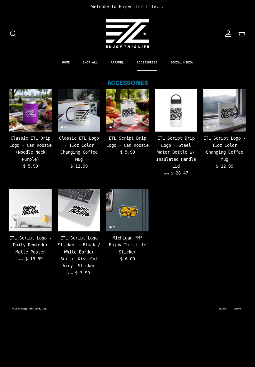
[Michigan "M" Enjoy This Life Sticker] (127, 210)
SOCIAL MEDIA (181, 62)
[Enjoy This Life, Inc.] (127, 33)
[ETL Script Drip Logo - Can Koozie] (127, 110)
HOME (66, 62)
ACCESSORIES (147, 62)
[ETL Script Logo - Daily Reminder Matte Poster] (30, 210)
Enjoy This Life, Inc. (34, 309)
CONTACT (238, 309)
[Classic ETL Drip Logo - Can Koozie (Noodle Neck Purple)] (30, 110)
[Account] (227, 33)
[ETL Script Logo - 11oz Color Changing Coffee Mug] (224, 110)
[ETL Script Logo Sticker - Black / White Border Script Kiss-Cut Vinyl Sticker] (79, 210)
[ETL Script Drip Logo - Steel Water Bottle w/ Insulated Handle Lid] (176, 110)
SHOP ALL (90, 62)
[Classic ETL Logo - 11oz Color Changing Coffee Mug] (79, 110)
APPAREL (117, 62)
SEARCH (222, 309)
